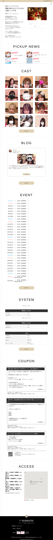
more (26, 131)
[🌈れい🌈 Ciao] (11, 82)
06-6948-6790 (47, 0)
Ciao (30, 478)
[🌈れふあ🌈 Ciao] (41, 121)
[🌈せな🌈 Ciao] (26, 95)
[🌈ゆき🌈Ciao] (26, 121)
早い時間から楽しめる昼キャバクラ (17, 537)
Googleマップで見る (29, 500)
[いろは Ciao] (26, 108)
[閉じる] (41, 476)
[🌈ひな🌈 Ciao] (26, 82)
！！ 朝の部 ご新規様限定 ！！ (21, 200)
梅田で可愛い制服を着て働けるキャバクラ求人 (33, 537)
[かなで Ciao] (11, 121)
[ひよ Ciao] (41, 108)
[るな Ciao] (41, 95)
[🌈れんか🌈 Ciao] (11, 95)
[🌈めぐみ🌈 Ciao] (41, 82)
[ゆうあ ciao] (11, 108)
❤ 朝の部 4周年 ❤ (18, 277)
